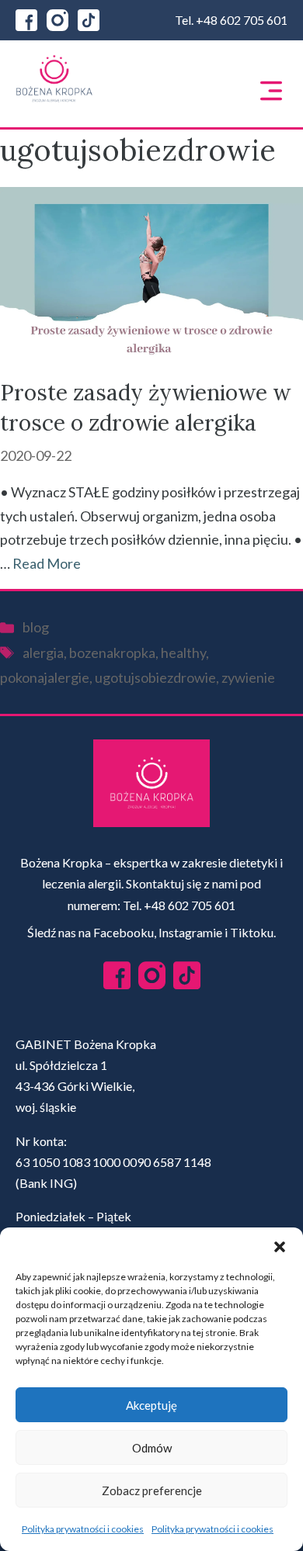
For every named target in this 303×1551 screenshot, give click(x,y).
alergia (43, 652)
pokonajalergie (44, 677)
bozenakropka (112, 652)
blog (36, 626)
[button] (279, 1247)
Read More (46, 563)
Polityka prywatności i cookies (83, 1529)
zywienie (248, 677)
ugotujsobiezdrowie (155, 677)
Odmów (152, 1448)
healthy (183, 652)
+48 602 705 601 (241, 19)
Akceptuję (151, 1405)
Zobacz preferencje (152, 1490)
